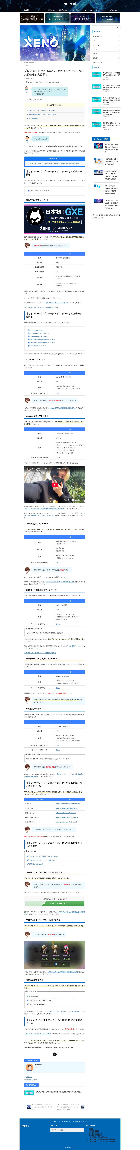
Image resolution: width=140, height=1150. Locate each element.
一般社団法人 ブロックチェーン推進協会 (102, 1141)
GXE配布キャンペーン (38, 346)
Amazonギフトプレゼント (39, 333)
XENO (35, 1079)
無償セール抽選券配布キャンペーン (42, 339)
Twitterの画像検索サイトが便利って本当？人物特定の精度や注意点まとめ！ (111, 100)
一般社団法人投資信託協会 (98, 1137)
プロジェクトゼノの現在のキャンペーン (42, 110)
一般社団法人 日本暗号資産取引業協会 (102, 1139)
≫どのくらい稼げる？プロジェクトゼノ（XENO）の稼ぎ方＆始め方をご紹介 (52, 163)
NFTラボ (70, 3)
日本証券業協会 (94, 1131)
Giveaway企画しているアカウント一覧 (42, 114)
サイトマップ (88, 10)
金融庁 (91, 1129)
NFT (39, 10)
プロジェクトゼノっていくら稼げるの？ (43, 860)
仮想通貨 (26, 10)
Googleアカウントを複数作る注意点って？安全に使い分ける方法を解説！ (111, 112)
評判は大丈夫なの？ (36, 864)
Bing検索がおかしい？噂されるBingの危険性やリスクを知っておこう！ (111, 75)
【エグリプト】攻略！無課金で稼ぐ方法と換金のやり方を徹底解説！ (58, 1092)
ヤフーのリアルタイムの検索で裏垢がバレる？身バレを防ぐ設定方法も (111, 87)
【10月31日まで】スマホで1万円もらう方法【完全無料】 (111, 161)
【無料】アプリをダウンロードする (53, 903)
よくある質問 (33, 118)
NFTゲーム (51, 10)
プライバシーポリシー (101, 10)
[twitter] (55, 1054)
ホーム (54, 1121)
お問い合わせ (113, 10)
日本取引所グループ (95, 1133)
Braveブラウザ (76, 10)
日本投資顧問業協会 (95, 1135)
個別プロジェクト (64, 10)
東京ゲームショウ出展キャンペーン (42, 343)
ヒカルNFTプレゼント (38, 330)
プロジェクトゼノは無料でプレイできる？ (43, 856)
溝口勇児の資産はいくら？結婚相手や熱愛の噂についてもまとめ (111, 125)
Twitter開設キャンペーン (39, 336)
